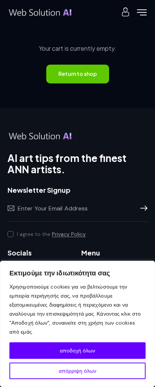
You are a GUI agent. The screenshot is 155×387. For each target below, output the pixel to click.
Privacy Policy (69, 234)
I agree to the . (52, 234)
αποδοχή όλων (77, 350)
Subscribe (141, 209)
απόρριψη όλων (77, 370)
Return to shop (77, 73)
